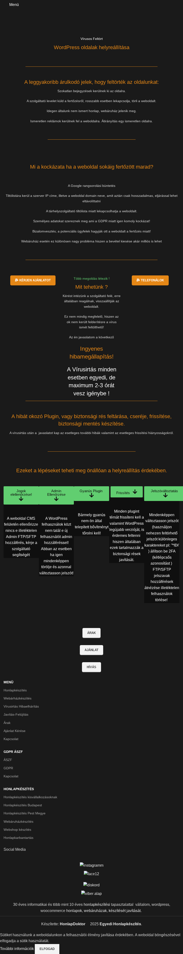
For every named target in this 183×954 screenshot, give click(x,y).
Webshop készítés (17, 829)
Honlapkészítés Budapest (23, 805)
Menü (8, 682)
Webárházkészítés (17, 698)
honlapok (74, 911)
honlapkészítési (97, 904)
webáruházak (95, 911)
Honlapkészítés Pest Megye (25, 813)
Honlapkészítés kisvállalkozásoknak (30, 797)
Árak (7, 723)
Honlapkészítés (15, 690)
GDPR (8, 768)
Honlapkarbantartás (18, 838)
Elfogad (47, 949)
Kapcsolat (11, 739)
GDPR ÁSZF (13, 752)
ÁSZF (8, 760)
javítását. (134, 911)
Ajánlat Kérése (14, 731)
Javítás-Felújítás (16, 714)
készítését (117, 911)
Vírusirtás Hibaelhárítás (21, 706)
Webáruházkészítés (18, 821)
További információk (17, 949)
